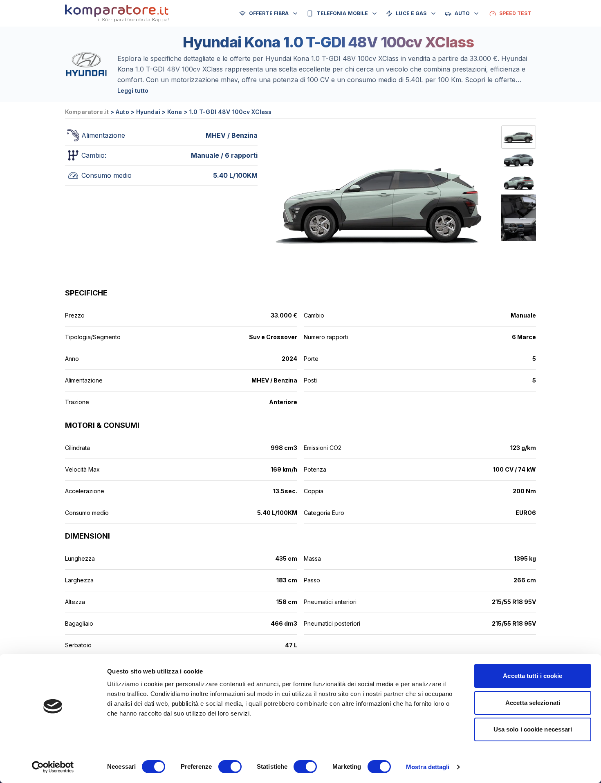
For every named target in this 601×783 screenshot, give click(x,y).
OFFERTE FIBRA (269, 13)
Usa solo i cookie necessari (532, 729)
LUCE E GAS (411, 13)
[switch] (230, 766)
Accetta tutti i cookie (532, 675)
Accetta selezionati (532, 702)
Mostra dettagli (428, 766)
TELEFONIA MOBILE (342, 13)
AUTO (462, 13)
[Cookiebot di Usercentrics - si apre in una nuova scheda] (53, 767)
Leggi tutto (132, 90)
